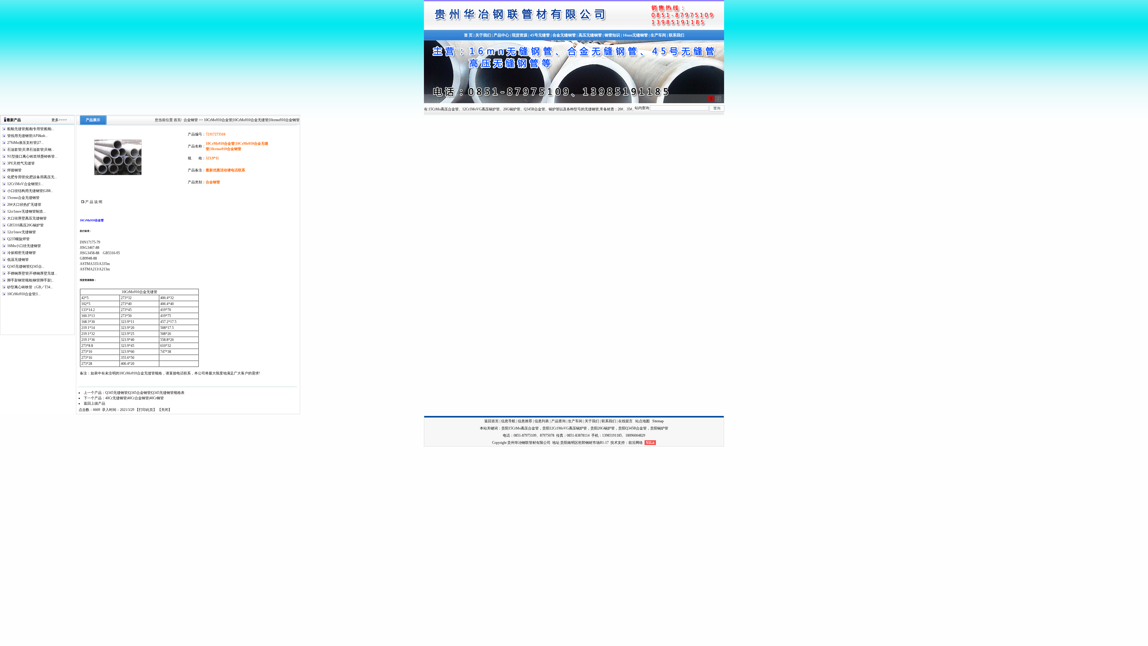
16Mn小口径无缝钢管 (24, 246)
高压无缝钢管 (590, 35)
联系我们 (676, 35)
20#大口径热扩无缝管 (24, 204)
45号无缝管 (540, 35)
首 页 (468, 35)
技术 (614, 443)
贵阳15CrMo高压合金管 (520, 428)
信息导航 (508, 421)
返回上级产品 (94, 403)
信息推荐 (525, 421)
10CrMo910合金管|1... (24, 294)
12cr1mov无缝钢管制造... (26, 211)
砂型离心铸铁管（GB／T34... (30, 287)
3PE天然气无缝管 (21, 163)
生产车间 (658, 35)
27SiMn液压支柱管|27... (25, 143)
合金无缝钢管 (564, 35)
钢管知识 (612, 35)
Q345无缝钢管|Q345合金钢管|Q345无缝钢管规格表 (144, 393)
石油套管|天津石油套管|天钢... (30, 149)
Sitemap (658, 421)
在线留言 (625, 421)
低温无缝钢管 (18, 260)
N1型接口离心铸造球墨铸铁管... (32, 156)
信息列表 (542, 421)
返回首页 (491, 421)
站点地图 (642, 421)
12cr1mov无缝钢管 (21, 232)
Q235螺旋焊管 (18, 239)
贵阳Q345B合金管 (632, 428)
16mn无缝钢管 (635, 35)
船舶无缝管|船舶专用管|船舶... (30, 129)
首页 (177, 120)
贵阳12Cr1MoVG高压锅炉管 (564, 428)
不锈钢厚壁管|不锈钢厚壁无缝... (32, 273)
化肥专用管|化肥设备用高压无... (32, 177)
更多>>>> (59, 120)
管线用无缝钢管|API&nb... (27, 136)
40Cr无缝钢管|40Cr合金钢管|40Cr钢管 (134, 398)
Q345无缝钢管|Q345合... (26, 266)
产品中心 (501, 35)
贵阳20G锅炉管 (602, 428)
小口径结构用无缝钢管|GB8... (30, 191)
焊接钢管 (14, 170)
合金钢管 (191, 120)
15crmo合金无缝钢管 (23, 198)
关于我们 (483, 35)
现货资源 (519, 35)
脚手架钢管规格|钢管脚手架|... (30, 280)
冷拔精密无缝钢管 (21, 253)
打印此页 (146, 410)
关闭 (164, 410)
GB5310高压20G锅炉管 (25, 225)
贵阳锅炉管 (659, 428)
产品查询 (558, 421)
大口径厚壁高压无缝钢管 (27, 218)
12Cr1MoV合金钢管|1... (25, 184)
